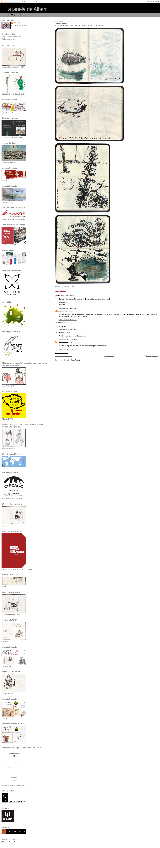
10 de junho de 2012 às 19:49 (68, 339)
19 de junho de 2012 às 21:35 (68, 349)
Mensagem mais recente (63, 356)
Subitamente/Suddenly (8, 40)
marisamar (61, 332)
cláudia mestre (62, 311)
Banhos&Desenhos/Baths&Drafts (11, 37)
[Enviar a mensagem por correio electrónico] (72, 286)
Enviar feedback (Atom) (72, 360)
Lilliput (3, 38)
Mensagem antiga (152, 356)
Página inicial (109, 356)
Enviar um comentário (61, 353)
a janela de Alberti (27, 9)
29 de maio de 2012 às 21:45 (68, 308)
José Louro (16, 22)
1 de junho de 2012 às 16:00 (67, 330)
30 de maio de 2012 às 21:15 (68, 320)
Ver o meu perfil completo (19, 25)
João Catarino (62, 342)
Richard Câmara (63, 295)
